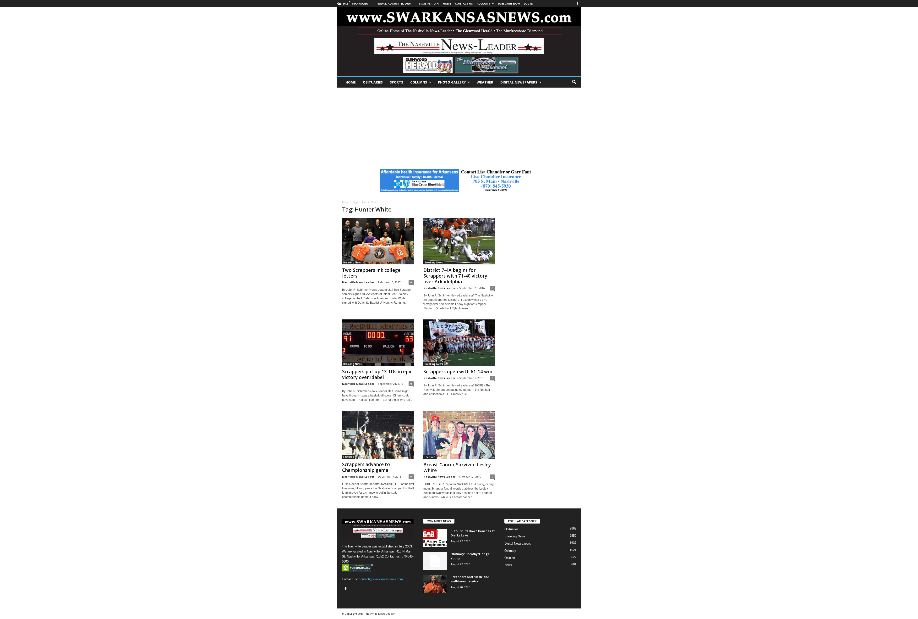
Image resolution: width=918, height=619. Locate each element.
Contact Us (464, 3)
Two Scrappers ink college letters (371, 273)
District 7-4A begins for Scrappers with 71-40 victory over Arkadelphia (455, 276)
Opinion (509, 558)
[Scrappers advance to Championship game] (378, 435)
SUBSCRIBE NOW (508, 3)
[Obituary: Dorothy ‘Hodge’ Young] (435, 561)
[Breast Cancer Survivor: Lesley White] (459, 435)
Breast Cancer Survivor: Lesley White (457, 468)
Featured (348, 456)
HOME (447, 3)
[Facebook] (577, 3)
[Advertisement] (459, 123)
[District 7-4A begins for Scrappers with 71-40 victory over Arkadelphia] (459, 241)
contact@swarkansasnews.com (381, 579)
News (508, 565)
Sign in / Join (429, 3)
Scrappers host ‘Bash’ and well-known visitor (470, 579)
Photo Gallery (452, 82)
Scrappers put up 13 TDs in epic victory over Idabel (377, 374)
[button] (574, 82)
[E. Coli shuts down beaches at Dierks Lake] (435, 538)
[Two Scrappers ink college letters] (378, 241)
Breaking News (352, 262)
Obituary (510, 550)
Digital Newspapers (518, 82)
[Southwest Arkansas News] (459, 41)
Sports (396, 82)
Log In (528, 3)
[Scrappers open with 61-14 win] (459, 342)
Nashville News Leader (358, 282)
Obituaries (373, 82)
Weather (485, 82)
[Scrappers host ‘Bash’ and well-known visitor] (435, 584)
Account (483, 3)
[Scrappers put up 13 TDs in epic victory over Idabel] (378, 342)
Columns (418, 82)
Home (351, 82)
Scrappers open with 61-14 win (457, 371)
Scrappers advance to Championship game (366, 467)
